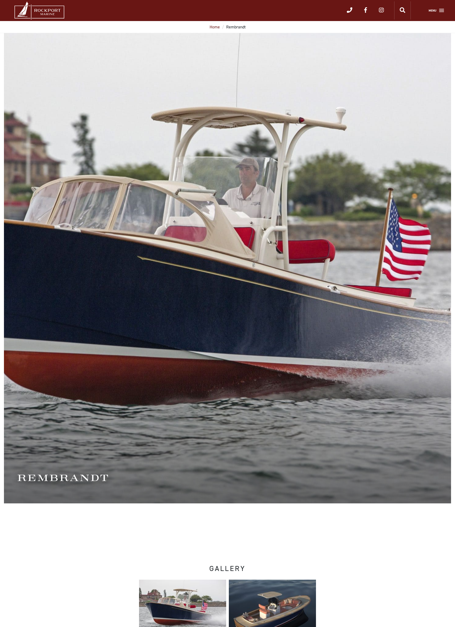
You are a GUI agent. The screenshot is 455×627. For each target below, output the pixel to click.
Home (215, 27)
